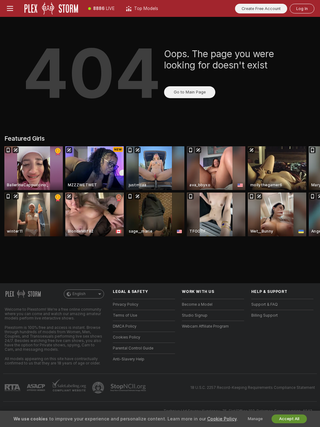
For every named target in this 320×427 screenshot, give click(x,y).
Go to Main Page (190, 92)
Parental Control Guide (133, 348)
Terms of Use (125, 315)
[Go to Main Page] (51, 8)
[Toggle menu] (10, 8)
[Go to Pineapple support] (98, 388)
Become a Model (197, 304)
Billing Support (264, 315)
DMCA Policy (125, 326)
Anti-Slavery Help (128, 359)
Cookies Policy (126, 337)
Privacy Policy (125, 304)
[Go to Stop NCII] (128, 387)
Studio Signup (195, 315)
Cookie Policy (222, 418)
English (79, 294)
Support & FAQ (264, 304)
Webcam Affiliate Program (205, 326)
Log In (302, 8)
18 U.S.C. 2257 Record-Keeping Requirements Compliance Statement (252, 387)
